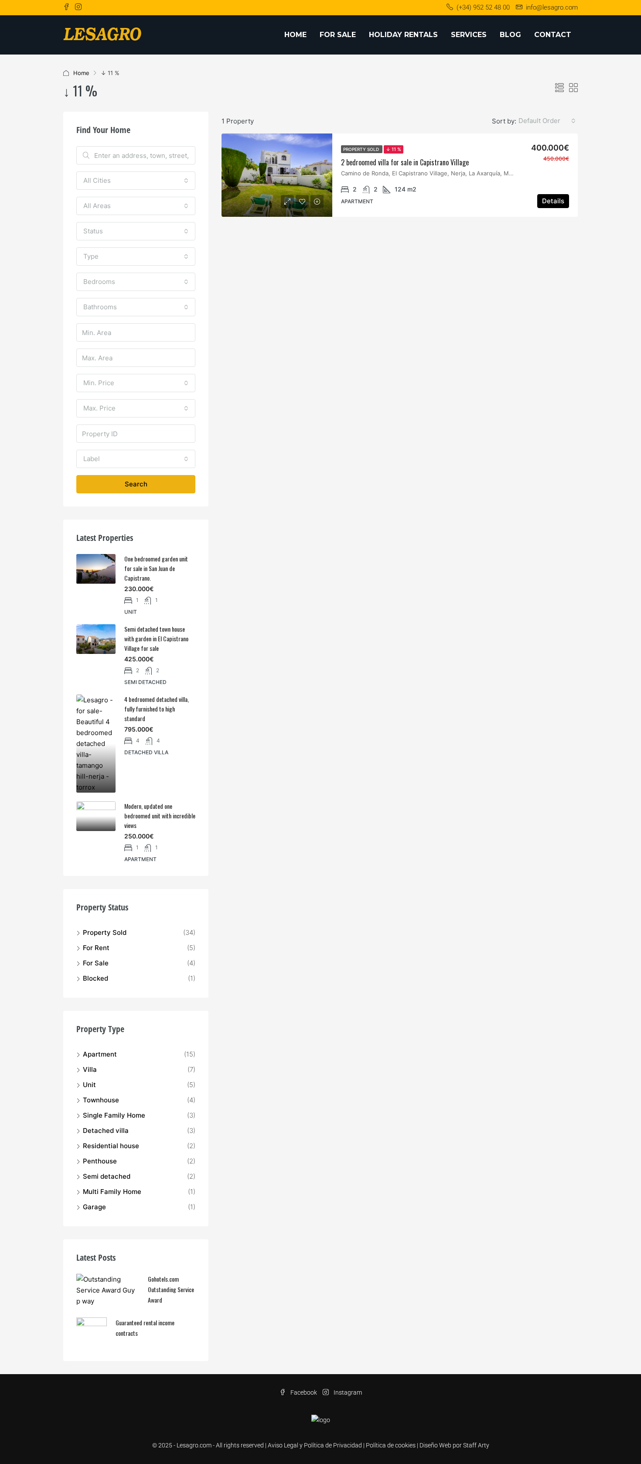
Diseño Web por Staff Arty (454, 1445)
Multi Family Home (112, 1191)
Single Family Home (114, 1115)
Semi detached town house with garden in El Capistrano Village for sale (156, 638)
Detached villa (106, 1130)
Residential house (111, 1146)
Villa (90, 1069)
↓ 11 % (393, 149)
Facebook (303, 1392)
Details (553, 201)
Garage (94, 1207)
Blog (510, 35)
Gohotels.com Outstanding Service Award (171, 1289)
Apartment (100, 1054)
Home (295, 35)
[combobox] (547, 121)
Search (136, 484)
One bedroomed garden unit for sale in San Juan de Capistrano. (156, 568)
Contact (552, 35)
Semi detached (106, 1176)
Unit (89, 1085)
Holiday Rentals (403, 35)
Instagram (347, 1392)
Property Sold (361, 149)
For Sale (338, 35)
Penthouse (100, 1161)
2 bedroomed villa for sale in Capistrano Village (405, 162)
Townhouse (101, 1100)
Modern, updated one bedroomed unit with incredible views (159, 815)
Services (469, 35)
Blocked (95, 978)
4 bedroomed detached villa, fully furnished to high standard (156, 708)
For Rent (96, 948)
